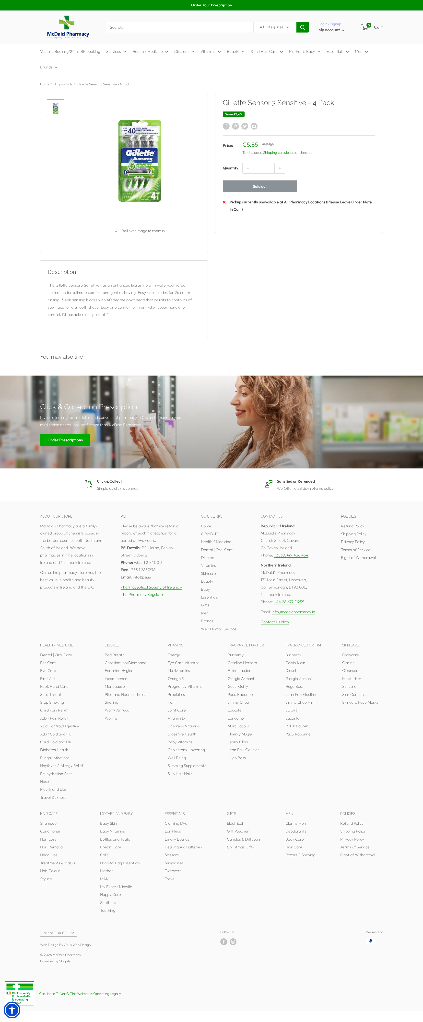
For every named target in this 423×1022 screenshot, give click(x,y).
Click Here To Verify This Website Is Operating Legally (80, 993)
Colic (104, 854)
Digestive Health (182, 734)
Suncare (349, 686)
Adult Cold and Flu (55, 734)
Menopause (115, 686)
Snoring (111, 702)
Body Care (294, 839)
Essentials (335, 51)
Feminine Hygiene (120, 670)
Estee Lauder (239, 670)
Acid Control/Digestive (59, 725)
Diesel (290, 670)
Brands (46, 67)
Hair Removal (51, 846)
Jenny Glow (238, 741)
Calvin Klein (295, 662)
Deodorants (295, 831)
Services (113, 51)
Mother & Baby (302, 51)
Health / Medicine (147, 51)
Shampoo (48, 823)
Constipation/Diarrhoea (125, 662)
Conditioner (50, 831)
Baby (205, 589)
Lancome (236, 718)
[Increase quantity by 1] (280, 168)
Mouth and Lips (53, 789)
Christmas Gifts (240, 846)
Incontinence (116, 678)
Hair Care (293, 846)
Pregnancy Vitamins (185, 686)
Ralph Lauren (296, 725)
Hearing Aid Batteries (183, 846)
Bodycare (350, 654)
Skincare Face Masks (360, 702)
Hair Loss (48, 839)
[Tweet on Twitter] (244, 126)
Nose (44, 781)
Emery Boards (177, 839)
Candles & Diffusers (244, 839)
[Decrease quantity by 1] (248, 168)
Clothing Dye (176, 823)
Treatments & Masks (57, 862)
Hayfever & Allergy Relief (61, 765)
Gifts (205, 604)
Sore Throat (50, 694)
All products (63, 84)
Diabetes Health (54, 749)
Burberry (236, 654)
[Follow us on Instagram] (233, 941)
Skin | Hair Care (264, 51)
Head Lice (49, 854)
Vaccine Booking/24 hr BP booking (70, 51)
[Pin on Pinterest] (235, 126)
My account (329, 29)
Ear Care (48, 662)
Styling (46, 878)
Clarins (348, 662)
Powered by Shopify (55, 961)
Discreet (181, 51)
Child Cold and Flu (55, 741)
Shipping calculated (278, 152)
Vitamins (207, 51)
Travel (170, 878)
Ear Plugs (173, 831)
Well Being (177, 757)
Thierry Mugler (241, 734)
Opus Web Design (77, 945)
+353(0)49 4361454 (291, 555)
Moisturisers (352, 678)
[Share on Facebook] (226, 126)
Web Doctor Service (218, 628)
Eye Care (48, 670)
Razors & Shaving (300, 854)
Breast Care (110, 846)
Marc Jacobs (239, 725)
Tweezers (173, 870)
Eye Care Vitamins (184, 662)
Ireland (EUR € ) (54, 933)
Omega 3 (176, 678)
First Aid (47, 678)
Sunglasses (174, 862)
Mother (106, 870)
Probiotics (176, 694)
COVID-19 (209, 533)
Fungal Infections (55, 757)
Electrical (235, 823)
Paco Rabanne (240, 694)
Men (359, 51)
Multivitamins (179, 670)
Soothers (108, 902)
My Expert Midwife (116, 886)
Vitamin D (176, 718)
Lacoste (235, 710)
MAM (104, 878)
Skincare (208, 573)
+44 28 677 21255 (289, 601)
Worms (111, 718)
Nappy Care (110, 894)
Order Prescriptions (65, 439)
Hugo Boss (237, 757)
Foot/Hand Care (54, 686)
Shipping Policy (353, 533)
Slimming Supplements (187, 765)
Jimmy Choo (238, 702)
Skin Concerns (354, 694)
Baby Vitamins (180, 741)
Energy (174, 654)
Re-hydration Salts (56, 773)
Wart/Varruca (117, 710)
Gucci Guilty (238, 686)
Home (44, 84)
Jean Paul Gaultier (243, 749)
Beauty (233, 51)
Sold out (260, 186)
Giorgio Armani (241, 678)
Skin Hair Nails (180, 773)
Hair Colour (50, 870)
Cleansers (351, 670)
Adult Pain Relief (54, 718)
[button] (12, 1010)
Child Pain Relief (54, 710)
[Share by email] (254, 126)
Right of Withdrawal (358, 557)
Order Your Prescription (211, 5)
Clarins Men (295, 823)
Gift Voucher (238, 831)
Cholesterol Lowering (186, 749)
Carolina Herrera (242, 662)
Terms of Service (355, 549)
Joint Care (177, 710)
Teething (107, 910)
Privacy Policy (353, 541)
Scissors (172, 854)
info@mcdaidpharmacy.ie (293, 611)
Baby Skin (108, 823)
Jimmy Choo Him (299, 702)
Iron (171, 702)
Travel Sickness (53, 797)
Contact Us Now (275, 621)
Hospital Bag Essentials (120, 862)
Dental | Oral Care (217, 549)
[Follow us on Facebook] (223, 941)
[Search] (302, 27)
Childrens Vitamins (184, 725)
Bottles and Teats (115, 839)
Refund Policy (352, 525)
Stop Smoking (52, 702)
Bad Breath (115, 654)
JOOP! (291, 710)
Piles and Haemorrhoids (125, 694)
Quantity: (231, 168)
